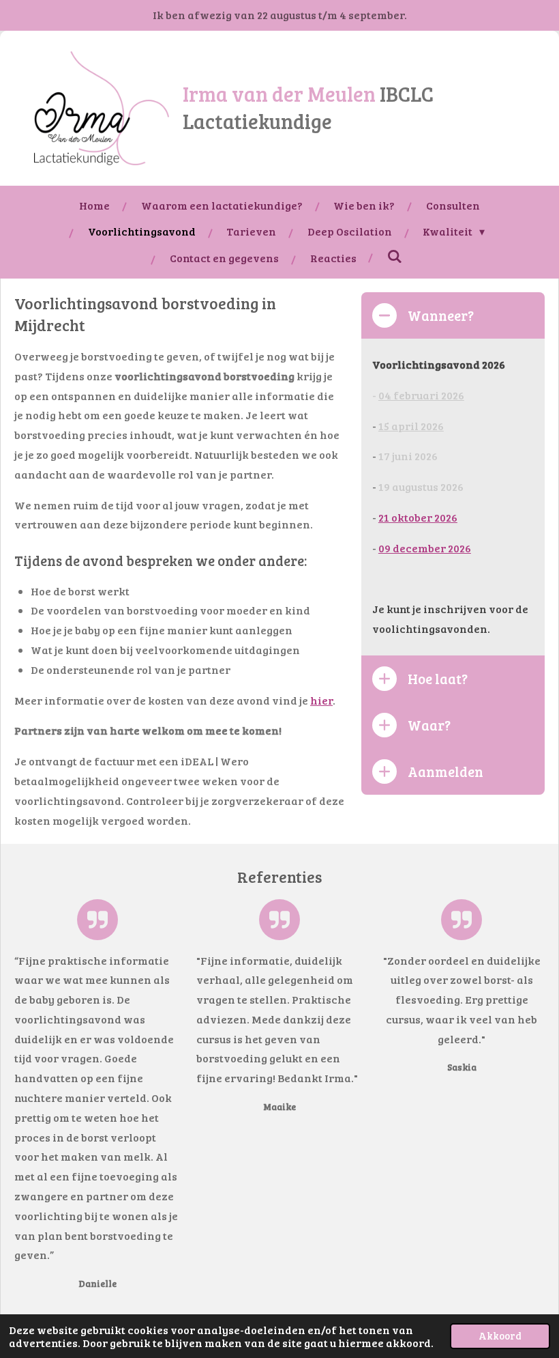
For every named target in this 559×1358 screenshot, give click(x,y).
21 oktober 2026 (417, 517)
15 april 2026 (411, 426)
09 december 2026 (424, 548)
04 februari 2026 (421, 395)
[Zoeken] (394, 255)
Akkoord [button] (500, 1335)
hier (321, 700)
